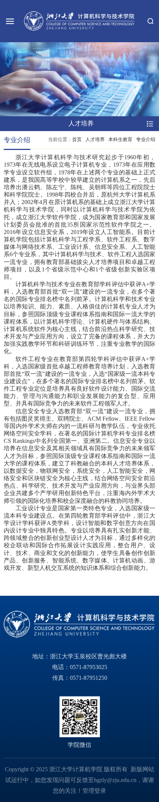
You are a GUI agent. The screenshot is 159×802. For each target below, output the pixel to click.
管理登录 (94, 791)
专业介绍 (145, 139)
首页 (77, 139)
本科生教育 (120, 139)
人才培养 (95, 139)
